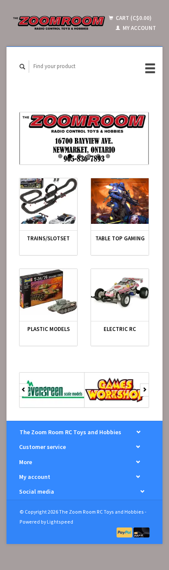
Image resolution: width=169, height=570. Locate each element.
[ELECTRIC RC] (120, 291)
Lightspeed (60, 521)
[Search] (22, 66)
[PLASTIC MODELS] (48, 291)
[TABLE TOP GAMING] (120, 201)
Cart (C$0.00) (133, 18)
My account (138, 28)
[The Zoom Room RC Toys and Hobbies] (59, 23)
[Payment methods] (125, 532)
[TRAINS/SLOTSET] (48, 201)
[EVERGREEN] (52, 390)
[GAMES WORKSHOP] (117, 390)
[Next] (144, 389)
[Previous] (23, 389)
